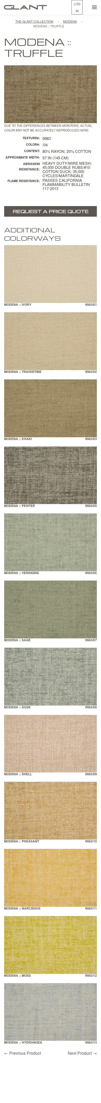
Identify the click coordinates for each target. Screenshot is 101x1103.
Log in (77, 7)
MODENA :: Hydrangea (23, 1043)
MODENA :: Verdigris (21, 573)
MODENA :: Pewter (19, 506)
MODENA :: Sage (17, 640)
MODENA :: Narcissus (22, 909)
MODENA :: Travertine (22, 372)
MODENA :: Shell (18, 774)
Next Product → (82, 1053)
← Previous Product (22, 1053)
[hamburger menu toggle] (94, 7)
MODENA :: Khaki (18, 439)
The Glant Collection (34, 21)
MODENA (70, 21)
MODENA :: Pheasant (21, 841)
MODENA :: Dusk (17, 707)
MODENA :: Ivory (17, 305)
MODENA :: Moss (17, 976)
